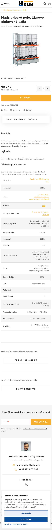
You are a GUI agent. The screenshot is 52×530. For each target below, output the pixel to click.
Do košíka (26, 98)
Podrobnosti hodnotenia (34, 26)
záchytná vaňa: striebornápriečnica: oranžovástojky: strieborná (39, 196)
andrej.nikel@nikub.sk (28, 465)
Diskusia (32, 119)
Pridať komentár (26, 389)
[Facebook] (26, 484)
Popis (7, 119)
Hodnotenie (18, 119)
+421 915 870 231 (28, 469)
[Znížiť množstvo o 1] (39, 88)
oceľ (43, 205)
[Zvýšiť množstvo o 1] (47, 88)
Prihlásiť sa (41, 422)
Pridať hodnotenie (26, 360)
